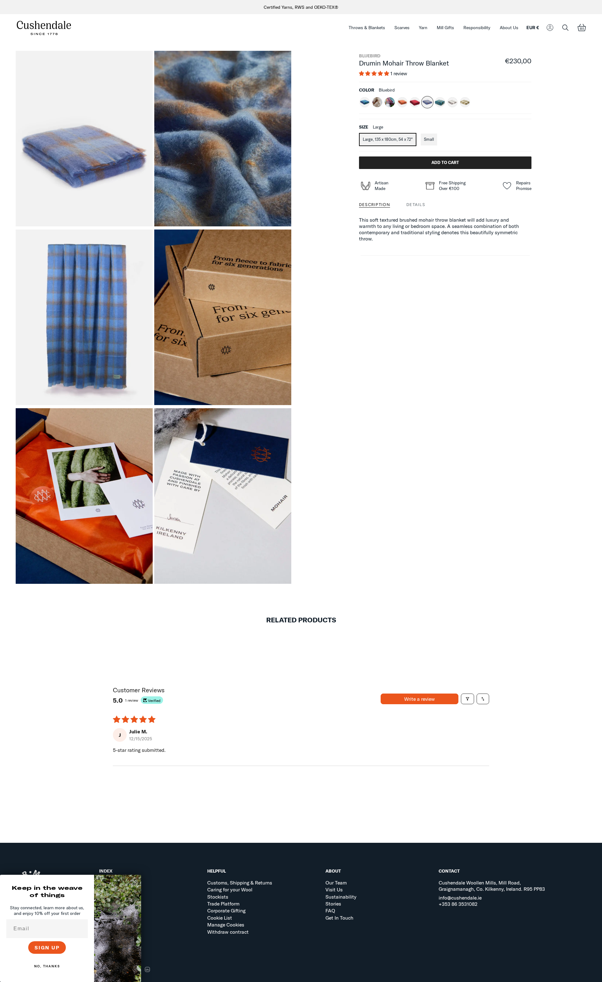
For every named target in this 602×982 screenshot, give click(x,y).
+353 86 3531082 (458, 904)
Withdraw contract (228, 932)
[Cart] (581, 27)
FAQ (330, 910)
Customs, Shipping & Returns (239, 882)
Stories (333, 903)
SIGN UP (47, 947)
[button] (367, 27)
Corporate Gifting (226, 910)
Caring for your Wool (229, 889)
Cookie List (219, 918)
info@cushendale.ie (460, 898)
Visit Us (334, 889)
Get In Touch (339, 918)
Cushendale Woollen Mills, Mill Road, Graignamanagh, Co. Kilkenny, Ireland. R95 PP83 (492, 885)
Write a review (419, 699)
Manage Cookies (225, 924)
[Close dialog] (134, 881)
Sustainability (340, 897)
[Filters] (467, 699)
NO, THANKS (47, 966)
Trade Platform (223, 903)
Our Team (336, 882)
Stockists (217, 897)
